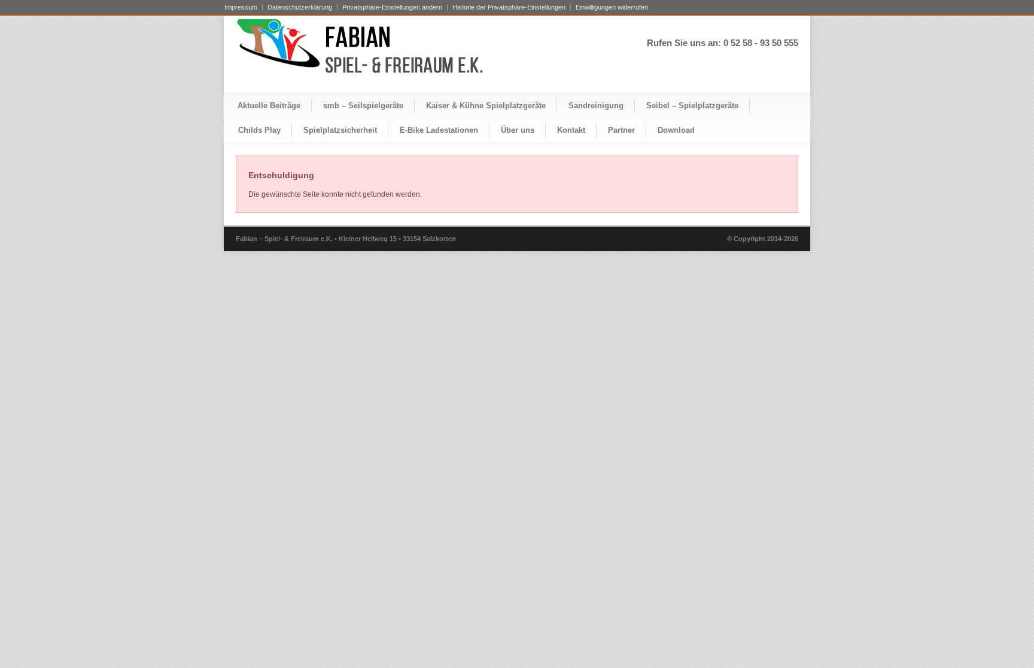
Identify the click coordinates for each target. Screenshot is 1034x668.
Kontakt (571, 130)
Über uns (517, 130)
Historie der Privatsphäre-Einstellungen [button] (508, 7)
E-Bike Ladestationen (439, 130)
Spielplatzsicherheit (340, 130)
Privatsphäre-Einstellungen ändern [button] (392, 7)
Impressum (240, 7)
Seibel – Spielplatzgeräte (692, 105)
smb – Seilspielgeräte (363, 105)
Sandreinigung (596, 105)
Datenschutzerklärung (299, 7)
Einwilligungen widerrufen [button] (612, 7)
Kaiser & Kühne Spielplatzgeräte (486, 105)
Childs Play (259, 130)
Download (676, 130)
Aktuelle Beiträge (269, 105)
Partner (621, 130)
